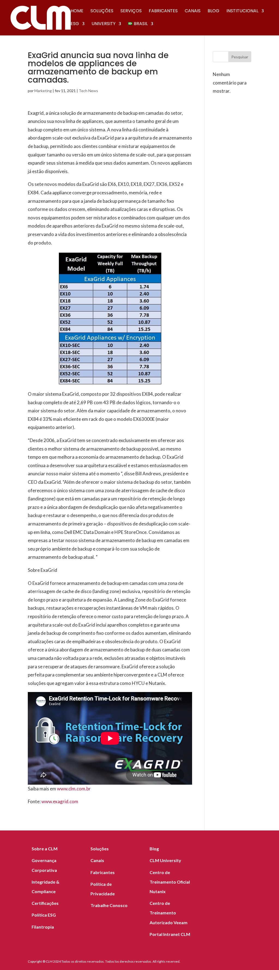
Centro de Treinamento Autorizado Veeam (168, 913)
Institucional (242, 11)
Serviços (131, 11)
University (104, 24)
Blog (213, 11)
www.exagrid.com (59, 801)
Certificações (45, 903)
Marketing (43, 90)
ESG (75, 24)
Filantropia (43, 926)
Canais (193, 11)
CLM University (165, 860)
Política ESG (44, 914)
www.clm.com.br (74, 788)
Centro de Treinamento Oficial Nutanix (170, 882)
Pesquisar (239, 57)
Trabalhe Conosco (109, 905)
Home (77, 11)
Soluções (101, 11)
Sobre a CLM (44, 848)
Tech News (88, 90)
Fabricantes (163, 11)
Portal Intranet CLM (170, 934)
